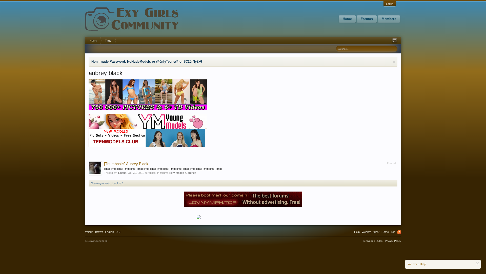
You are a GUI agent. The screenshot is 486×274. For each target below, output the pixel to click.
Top (393, 231)
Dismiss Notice (394, 62)
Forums (367, 19)
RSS (399, 232)
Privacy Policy (393, 240)
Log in (389, 3)
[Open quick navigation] (394, 40)
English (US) (112, 231)
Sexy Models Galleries (182, 172)
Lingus (122, 172)
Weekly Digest (370, 231)
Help (357, 231)
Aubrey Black (126, 164)
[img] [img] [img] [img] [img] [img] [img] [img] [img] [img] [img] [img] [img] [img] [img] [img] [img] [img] (163, 168)
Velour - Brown (94, 231)
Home (347, 19)
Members (389, 19)
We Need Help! (417, 264)
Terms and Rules (372, 240)
